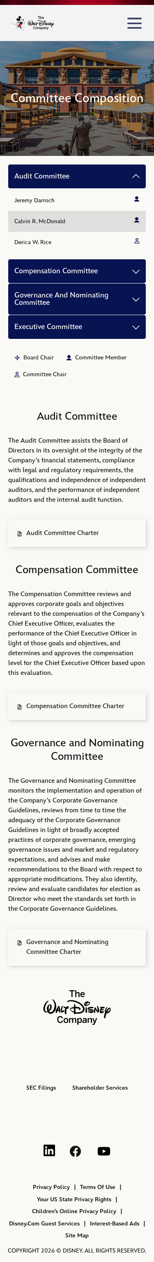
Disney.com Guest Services (44, 1224)
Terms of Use (97, 1187)
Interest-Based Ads (114, 1224)
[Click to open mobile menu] (134, 23)
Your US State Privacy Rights (74, 1199)
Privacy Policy (51, 1187)
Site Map (77, 1235)
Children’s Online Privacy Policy (74, 1211)
